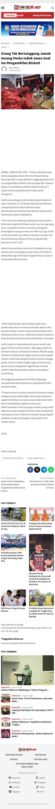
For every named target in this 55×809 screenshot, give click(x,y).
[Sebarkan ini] (30, 470)
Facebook (16, 778)
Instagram (42, 782)
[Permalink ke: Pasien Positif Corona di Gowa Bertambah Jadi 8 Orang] (13, 514)
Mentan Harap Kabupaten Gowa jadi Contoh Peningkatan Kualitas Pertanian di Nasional (40, 579)
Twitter (42, 778)
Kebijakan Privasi (14, 755)
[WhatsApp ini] (51, 470)
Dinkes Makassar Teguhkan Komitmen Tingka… (31, 723)
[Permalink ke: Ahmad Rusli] (4, 68)
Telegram (16, 791)
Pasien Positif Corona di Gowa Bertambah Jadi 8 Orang (13, 526)
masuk (15, 643)
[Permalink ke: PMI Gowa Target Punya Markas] (13, 597)
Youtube (16, 787)
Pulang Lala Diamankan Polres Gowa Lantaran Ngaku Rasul (40, 526)
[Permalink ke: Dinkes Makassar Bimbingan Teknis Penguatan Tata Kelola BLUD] (27, 670)
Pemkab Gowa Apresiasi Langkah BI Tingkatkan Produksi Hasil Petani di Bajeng (41, 612)
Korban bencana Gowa (13, 458)
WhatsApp (16, 782)
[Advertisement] (27, 141)
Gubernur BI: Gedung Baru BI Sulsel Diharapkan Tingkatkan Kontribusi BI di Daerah (13, 484)
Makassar (5, 687)
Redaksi (14, 759)
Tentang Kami (40, 759)
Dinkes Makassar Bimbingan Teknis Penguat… (25, 690)
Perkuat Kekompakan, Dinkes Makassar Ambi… (32, 735)
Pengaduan (40, 755)
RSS (42, 791)
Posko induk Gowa (35, 458)
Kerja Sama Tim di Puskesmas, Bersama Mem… (32, 700)
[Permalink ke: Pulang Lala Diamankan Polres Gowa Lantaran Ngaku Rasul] (41, 514)
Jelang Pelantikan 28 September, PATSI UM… (32, 711)
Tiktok (42, 787)
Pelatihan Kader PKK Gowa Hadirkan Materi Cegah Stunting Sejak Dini (12, 556)
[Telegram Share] (44, 470)
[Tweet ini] (37, 470)
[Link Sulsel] (27, 7)
